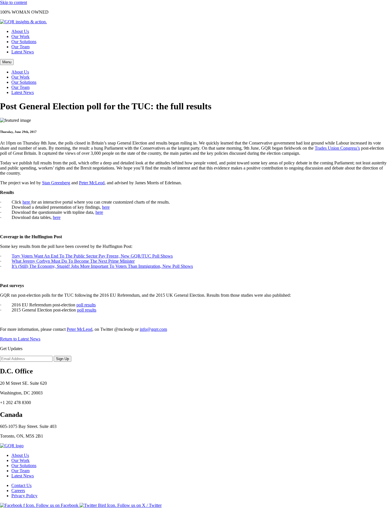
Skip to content (13, 2)
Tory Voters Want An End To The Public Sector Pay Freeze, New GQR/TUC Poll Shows (92, 256)
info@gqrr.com (153, 329)
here (26, 202)
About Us (20, 31)
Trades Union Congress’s (337, 148)
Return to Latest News (20, 338)
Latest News (22, 51)
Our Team (20, 46)
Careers (18, 490)
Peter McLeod (92, 182)
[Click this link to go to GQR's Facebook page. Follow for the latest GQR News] (40, 505)
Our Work (20, 36)
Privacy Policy (24, 495)
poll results (86, 304)
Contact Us (21, 485)
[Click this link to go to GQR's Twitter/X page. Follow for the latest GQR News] (121, 505)
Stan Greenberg (56, 182)
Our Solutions (23, 41)
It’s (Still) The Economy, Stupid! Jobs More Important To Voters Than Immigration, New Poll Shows (102, 266)
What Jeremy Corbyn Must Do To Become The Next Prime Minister (73, 261)
